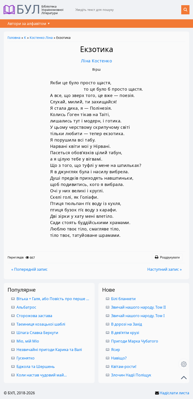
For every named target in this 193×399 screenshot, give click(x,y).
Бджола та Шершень (35, 366)
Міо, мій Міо (27, 341)
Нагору (183, 377)
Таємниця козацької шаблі (40, 324)
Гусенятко (25, 358)
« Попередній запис (29, 269)
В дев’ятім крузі (125, 332)
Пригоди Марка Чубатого (134, 341)
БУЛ (28, 10)
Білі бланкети (123, 298)
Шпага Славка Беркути (37, 332)
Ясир (115, 349)
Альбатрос (26, 307)
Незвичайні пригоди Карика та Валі (49, 349)
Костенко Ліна (41, 37)
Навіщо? (119, 358)
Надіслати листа (174, 392)
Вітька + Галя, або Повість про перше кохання (58, 298)
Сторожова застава (34, 315)
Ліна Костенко (96, 61)
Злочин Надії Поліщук (131, 375)
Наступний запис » (164, 269)
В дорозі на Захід (126, 324)
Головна (14, 37)
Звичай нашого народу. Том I (138, 315)
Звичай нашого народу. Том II (138, 307)
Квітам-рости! (123, 366)
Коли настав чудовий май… (41, 375)
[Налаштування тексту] (183, 364)
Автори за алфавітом (27, 23)
